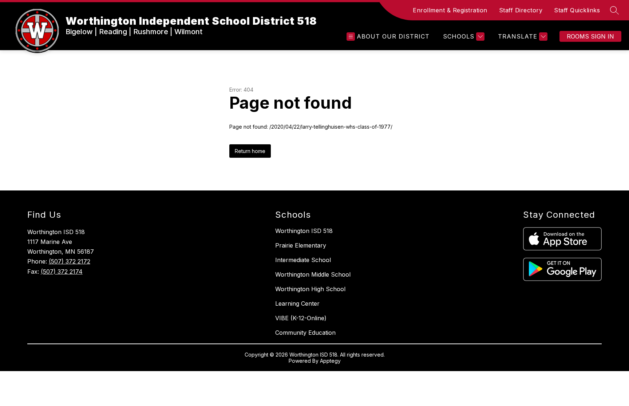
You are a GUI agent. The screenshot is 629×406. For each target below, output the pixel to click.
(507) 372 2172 (69, 261)
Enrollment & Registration (450, 10)
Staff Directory (521, 10)
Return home (250, 151)
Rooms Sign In (590, 36)
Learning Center (297, 303)
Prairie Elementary (300, 245)
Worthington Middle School (313, 274)
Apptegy (330, 361)
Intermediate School (303, 260)
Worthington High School (310, 289)
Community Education (305, 332)
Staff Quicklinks (577, 10)
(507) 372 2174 (62, 271)
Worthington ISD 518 (304, 230)
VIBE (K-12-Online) (301, 318)
